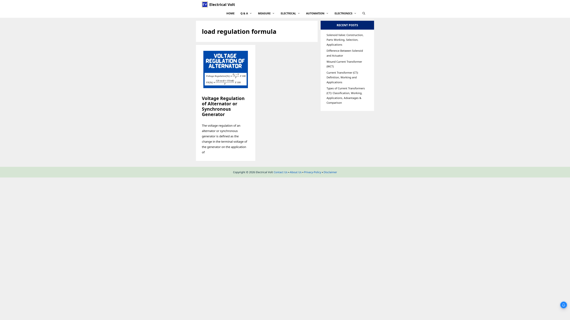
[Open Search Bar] (364, 13)
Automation (315, 13)
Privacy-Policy (312, 172)
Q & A (244, 13)
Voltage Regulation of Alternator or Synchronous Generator (223, 106)
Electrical (288, 13)
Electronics (343, 13)
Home (230, 13)
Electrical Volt (222, 4)
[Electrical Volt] (205, 4)
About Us (296, 172)
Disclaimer (330, 172)
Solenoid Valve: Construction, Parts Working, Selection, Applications (345, 39)
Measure (264, 13)
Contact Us (281, 172)
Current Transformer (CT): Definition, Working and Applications (342, 77)
